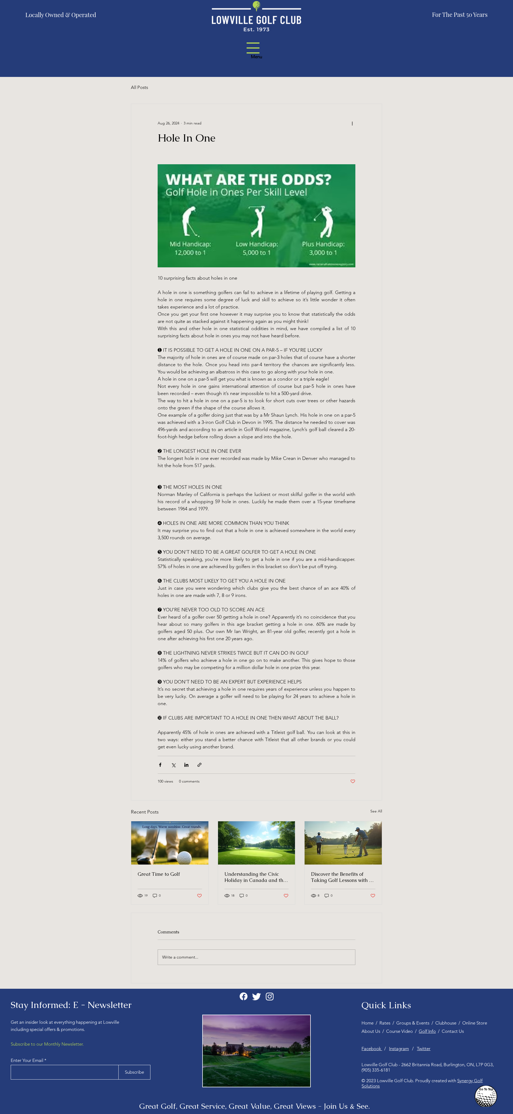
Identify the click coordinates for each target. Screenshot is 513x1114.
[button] (253, 47)
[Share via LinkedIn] (186, 764)
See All (376, 811)
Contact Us (453, 1031)
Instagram (399, 1048)
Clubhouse (445, 1023)
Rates (385, 1023)
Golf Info (427, 1031)
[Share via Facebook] (160, 764)
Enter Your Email (27, 1060)
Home (369, 1023)
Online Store (474, 1023)
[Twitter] (256, 996)
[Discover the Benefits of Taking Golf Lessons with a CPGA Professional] (343, 843)
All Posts (139, 87)
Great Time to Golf (159, 874)
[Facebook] (243, 996)
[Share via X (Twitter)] (173, 764)
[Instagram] (270, 996)
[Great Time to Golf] (169, 843)
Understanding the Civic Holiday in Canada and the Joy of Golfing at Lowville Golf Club (255, 877)
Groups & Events (414, 1023)
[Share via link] (199, 764)
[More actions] (352, 123)
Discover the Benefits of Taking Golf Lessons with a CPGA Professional (341, 877)
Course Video (400, 1031)
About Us (372, 1031)
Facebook (372, 1048)
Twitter (423, 1048)
